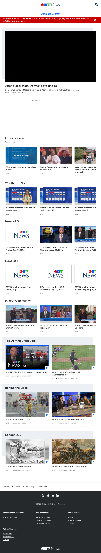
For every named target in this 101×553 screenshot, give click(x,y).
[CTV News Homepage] (50, 4)
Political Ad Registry (44, 523)
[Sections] (4, 4)
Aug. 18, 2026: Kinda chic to (18, 419)
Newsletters (42, 487)
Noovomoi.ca (8, 537)
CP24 (70, 517)
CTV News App (29, 487)
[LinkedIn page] (57, 495)
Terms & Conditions (43, 520)
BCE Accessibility (10, 517)
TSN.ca (71, 523)
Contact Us (16, 487)
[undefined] (21, 160)
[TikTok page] (48, 495)
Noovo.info (7, 534)
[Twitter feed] (43, 495)
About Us (6, 487)
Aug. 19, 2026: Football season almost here (26, 372)
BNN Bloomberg (74, 520)
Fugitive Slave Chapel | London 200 (69, 466)
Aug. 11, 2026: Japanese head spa (68, 419)
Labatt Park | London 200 (18, 466)
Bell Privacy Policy (43, 517)
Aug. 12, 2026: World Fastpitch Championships (66, 373)
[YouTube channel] (52, 495)
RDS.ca (6, 540)
